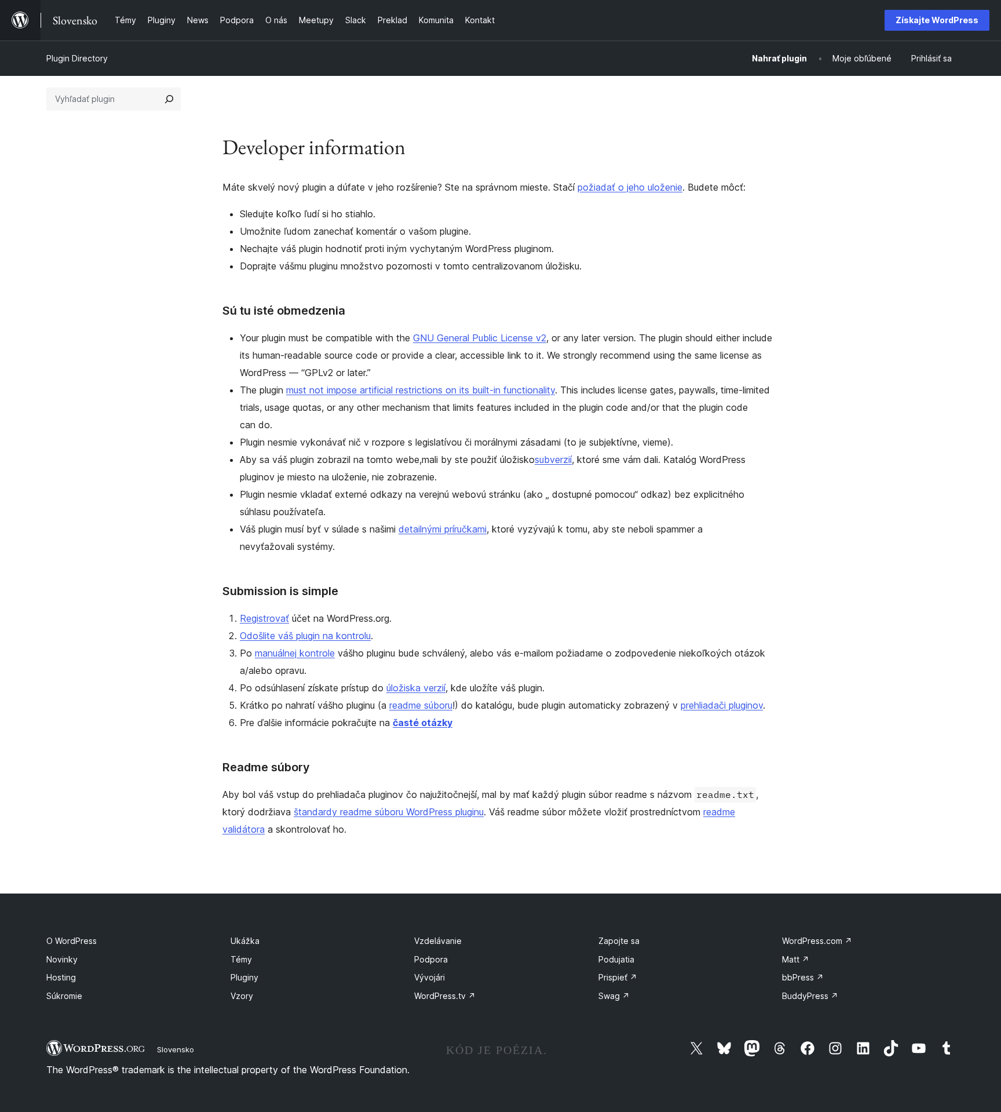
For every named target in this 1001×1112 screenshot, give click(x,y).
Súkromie (64, 996)
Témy (241, 959)
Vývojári (429, 977)
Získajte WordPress (937, 20)
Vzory (242, 996)
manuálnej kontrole (295, 653)
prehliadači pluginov (722, 705)
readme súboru (420, 705)
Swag (614, 996)
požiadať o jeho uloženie (630, 187)
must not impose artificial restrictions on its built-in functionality (420, 390)
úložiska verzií (415, 688)
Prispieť (617, 977)
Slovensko (175, 1049)
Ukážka (245, 941)
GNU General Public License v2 (479, 338)
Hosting (61, 977)
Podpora (431, 959)
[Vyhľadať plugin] (169, 99)
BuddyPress (810, 996)
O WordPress (71, 941)
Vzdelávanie (438, 941)
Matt (795, 959)
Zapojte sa (619, 941)
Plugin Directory (77, 58)
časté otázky (422, 722)
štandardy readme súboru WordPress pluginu (389, 812)
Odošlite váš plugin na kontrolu (305, 635)
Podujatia (616, 959)
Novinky (62, 959)
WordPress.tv (445, 996)
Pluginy (244, 977)
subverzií (553, 459)
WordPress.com (817, 941)
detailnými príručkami (443, 529)
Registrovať (264, 618)
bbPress (803, 977)
